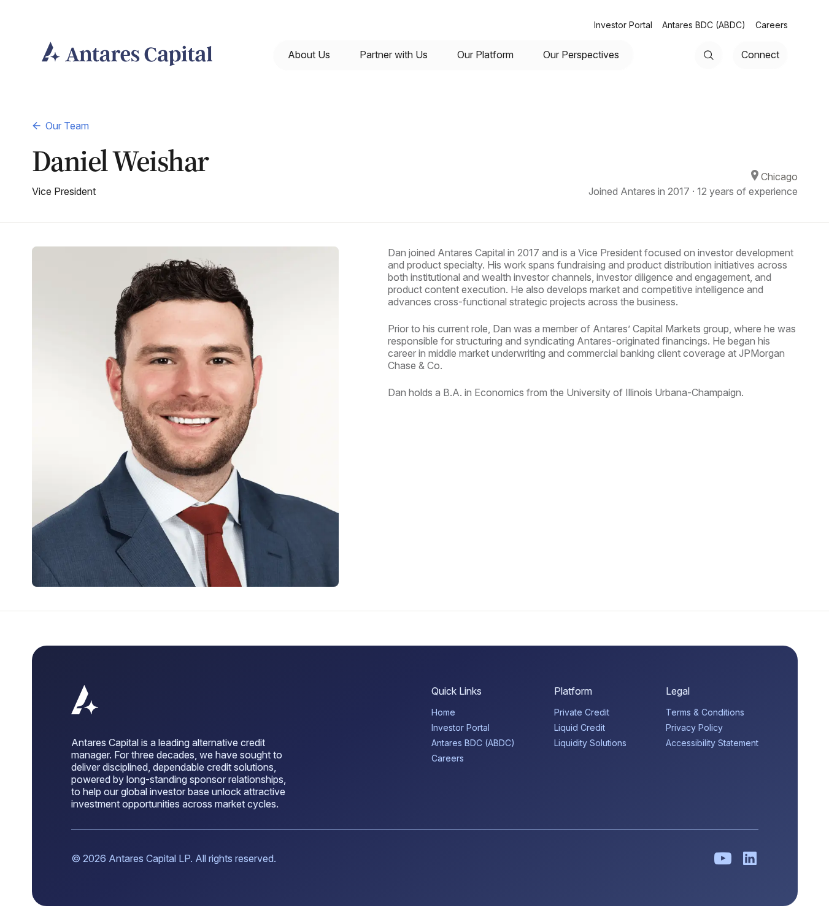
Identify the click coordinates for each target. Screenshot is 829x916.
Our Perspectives (581, 54)
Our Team (67, 126)
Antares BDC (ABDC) (704, 25)
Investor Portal (623, 25)
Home (443, 712)
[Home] (85, 710)
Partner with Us (394, 54)
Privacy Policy (694, 727)
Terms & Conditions (705, 712)
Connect (760, 54)
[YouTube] (722, 858)
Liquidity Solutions (590, 743)
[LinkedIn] (749, 858)
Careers (771, 25)
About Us (309, 54)
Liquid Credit (579, 727)
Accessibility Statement (712, 743)
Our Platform (485, 54)
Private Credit (581, 712)
